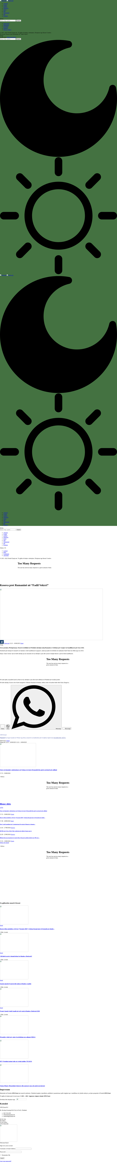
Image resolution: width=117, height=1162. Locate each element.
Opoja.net (6, 643)
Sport (21, 643)
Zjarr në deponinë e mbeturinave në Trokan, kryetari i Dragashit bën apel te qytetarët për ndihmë (28, 770)
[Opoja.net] (6, 0)
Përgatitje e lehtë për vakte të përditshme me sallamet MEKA (17, 1037)
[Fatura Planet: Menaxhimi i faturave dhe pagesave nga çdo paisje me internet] (14, 1082)
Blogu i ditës (5, 804)
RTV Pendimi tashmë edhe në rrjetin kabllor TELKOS (16, 1061)
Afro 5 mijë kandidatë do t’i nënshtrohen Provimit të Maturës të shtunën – (17, 824)
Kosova (13, 827)
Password (2, 1152)
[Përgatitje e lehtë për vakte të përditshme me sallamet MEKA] (14, 1033)
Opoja (12, 814)
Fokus (8, 740)
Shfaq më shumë (11, 37)
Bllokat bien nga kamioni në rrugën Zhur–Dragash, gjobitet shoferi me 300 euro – (20, 837)
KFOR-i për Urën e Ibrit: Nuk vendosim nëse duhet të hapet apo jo (16, 831)
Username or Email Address (7, 1148)
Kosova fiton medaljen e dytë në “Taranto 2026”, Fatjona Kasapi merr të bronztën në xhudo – (22, 817)
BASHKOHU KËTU (60, 738)
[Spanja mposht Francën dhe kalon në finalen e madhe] (14, 979)
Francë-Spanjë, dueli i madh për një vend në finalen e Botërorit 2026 (20, 1011)
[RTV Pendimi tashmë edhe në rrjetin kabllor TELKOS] (14, 1058)
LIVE (1, 807)
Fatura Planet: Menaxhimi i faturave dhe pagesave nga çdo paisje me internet (22, 1086)
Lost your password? (5, 1161)
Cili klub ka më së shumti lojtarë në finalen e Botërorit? (16, 956)
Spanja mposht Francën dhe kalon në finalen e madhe (15, 984)
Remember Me (6, 1155)
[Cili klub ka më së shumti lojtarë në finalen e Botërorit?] (14, 951)
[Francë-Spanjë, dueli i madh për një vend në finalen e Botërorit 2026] (14, 1006)
